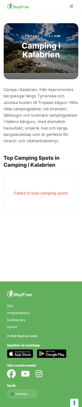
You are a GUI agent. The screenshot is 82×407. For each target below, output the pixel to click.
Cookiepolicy (16, 320)
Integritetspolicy (18, 313)
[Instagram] (39, 374)
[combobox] (22, 393)
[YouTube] (25, 373)
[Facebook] (11, 373)
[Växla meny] (71, 6)
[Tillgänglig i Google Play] (51, 353)
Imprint (12, 327)
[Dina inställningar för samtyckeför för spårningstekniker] (74, 403)
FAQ (10, 306)
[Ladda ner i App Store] (20, 353)
